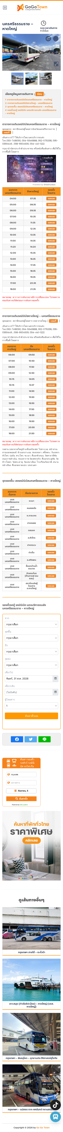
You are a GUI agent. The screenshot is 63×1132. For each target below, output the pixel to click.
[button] (56, 64)
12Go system (24, 804)
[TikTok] (55, 1105)
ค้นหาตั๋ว (23, 799)
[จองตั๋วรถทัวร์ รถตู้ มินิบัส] (55, 1116)
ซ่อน (39, 94)
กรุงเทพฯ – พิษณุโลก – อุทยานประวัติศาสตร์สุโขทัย (31, 1058)
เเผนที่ (6, 132)
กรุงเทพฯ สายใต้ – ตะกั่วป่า (31, 952)
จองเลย (51, 198)
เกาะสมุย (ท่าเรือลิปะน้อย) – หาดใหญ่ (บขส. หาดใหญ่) (31, 1005)
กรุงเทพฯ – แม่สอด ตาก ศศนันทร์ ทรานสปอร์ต (31, 1109)
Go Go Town (43, 1127)
